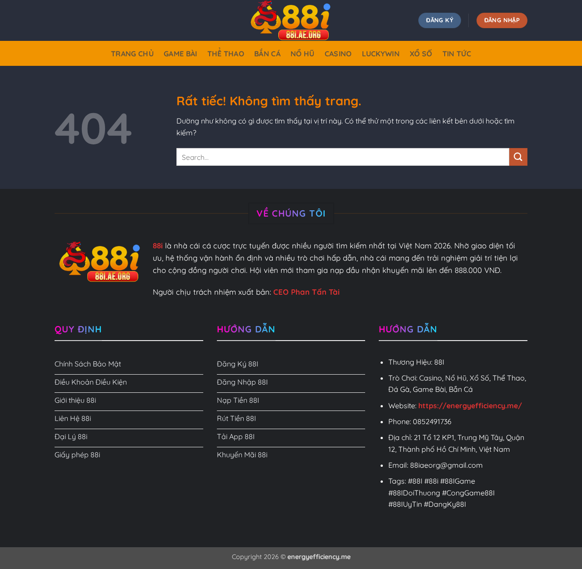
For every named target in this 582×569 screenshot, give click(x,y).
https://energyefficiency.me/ (470, 405)
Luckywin (381, 53)
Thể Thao (226, 53)
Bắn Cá (267, 53)
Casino (338, 53)
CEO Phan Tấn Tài (306, 292)
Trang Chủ (132, 53)
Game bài (180, 53)
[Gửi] (518, 157)
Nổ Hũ (303, 53)
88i (158, 245)
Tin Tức (456, 53)
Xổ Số (421, 53)
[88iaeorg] (291, 20)
